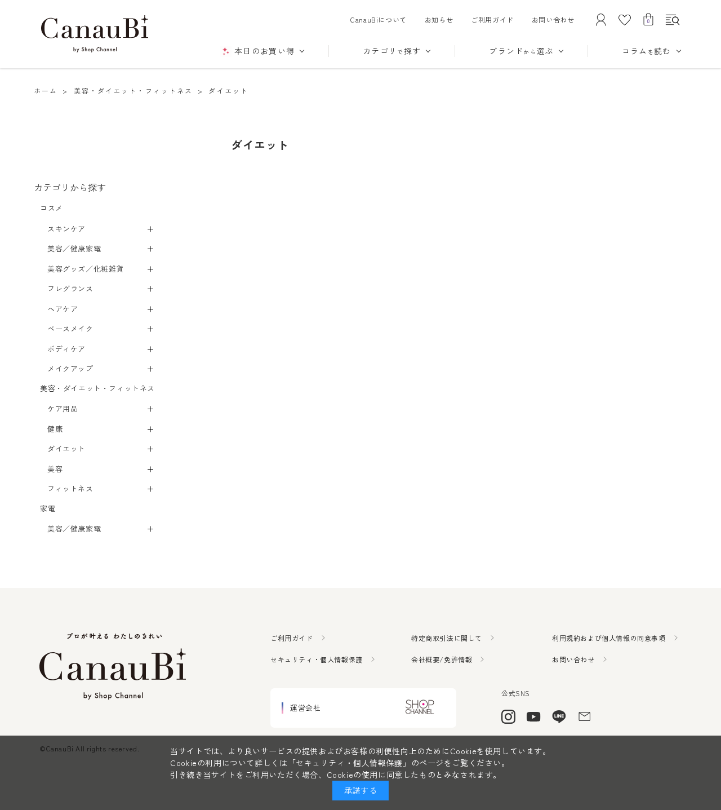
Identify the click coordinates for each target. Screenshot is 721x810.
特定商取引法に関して (446, 638)
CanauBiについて (378, 19)
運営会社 (305, 707)
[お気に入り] (624, 19)
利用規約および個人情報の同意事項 (609, 638)
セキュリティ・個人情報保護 (316, 659)
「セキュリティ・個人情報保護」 (349, 762)
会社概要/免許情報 (441, 659)
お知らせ (439, 19)
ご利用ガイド (492, 19)
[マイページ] (601, 19)
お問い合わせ (553, 19)
